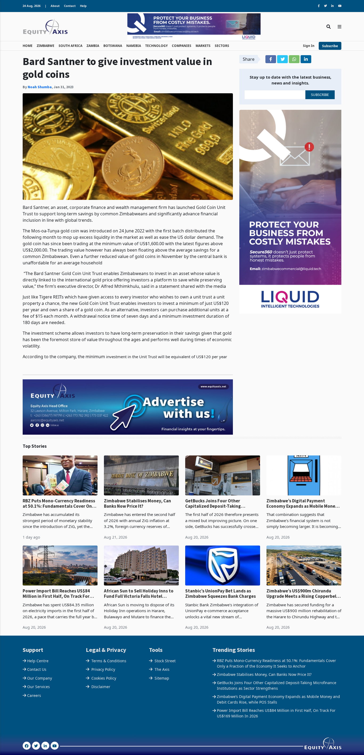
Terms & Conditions (108, 660)
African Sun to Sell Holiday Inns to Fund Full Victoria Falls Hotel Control (138, 593)
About (55, 6)
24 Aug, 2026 (32, 6)
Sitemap (162, 678)
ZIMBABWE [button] (45, 45)
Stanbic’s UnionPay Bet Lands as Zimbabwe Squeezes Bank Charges (220, 593)
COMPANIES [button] (181, 45)
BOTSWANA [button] (112, 45)
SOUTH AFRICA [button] (70, 45)
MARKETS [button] (203, 45)
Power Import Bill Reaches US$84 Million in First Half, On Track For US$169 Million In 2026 (56, 593)
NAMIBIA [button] (133, 45)
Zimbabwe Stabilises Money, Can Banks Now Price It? (137, 503)
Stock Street (165, 660)
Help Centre (37, 660)
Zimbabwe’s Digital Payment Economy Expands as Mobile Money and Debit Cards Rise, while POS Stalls (302, 503)
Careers (34, 695)
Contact (70, 6)
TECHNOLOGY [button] (156, 45)
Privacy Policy (103, 669)
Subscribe (330, 46)
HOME (28, 45)
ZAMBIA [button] (93, 45)
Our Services (38, 686)
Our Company (39, 678)
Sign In (308, 45)
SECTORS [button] (222, 45)
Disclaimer (100, 686)
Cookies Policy (103, 678)
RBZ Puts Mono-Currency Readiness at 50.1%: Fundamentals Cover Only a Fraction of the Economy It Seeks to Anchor (59, 503)
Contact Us (36, 669)
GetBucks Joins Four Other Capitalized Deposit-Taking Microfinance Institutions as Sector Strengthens (221, 503)
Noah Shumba (40, 86)
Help (83, 6)
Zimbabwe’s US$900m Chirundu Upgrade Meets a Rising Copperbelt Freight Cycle (302, 593)
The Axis (162, 669)
